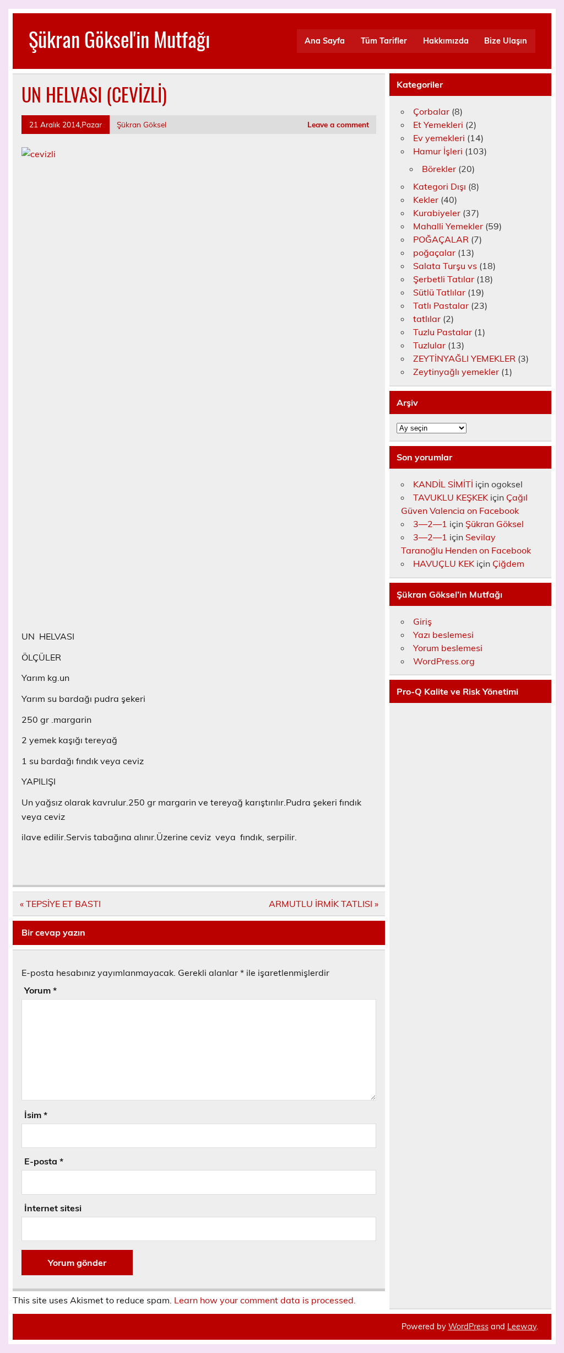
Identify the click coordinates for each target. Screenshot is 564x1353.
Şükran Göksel (141, 124)
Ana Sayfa (325, 41)
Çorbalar (431, 111)
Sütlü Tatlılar (439, 292)
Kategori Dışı (439, 186)
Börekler (439, 168)
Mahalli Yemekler (448, 226)
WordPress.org (444, 661)
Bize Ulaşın (505, 41)
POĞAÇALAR (441, 239)
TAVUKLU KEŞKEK (450, 497)
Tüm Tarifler (384, 41)
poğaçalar (434, 252)
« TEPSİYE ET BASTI (60, 903)
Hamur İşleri (438, 151)
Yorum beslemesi (447, 647)
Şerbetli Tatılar (443, 278)
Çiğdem (508, 563)
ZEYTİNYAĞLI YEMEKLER (464, 358)
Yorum (40, 990)
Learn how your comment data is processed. (265, 1300)
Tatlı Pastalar (441, 305)
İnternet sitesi (53, 1208)
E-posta (43, 1161)
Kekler (425, 199)
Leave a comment (338, 124)
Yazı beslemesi (443, 634)
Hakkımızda (446, 41)
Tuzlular (429, 345)
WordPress (468, 1326)
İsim (35, 1114)
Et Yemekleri (438, 124)
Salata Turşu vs (445, 265)
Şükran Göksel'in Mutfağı (119, 39)
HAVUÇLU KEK (443, 563)
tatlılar (427, 318)
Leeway (521, 1326)
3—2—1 (430, 523)
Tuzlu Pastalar (442, 331)
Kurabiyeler (436, 212)
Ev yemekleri (439, 137)
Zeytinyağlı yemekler (456, 371)
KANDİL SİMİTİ (443, 484)
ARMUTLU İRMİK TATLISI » (323, 903)
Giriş (422, 621)
